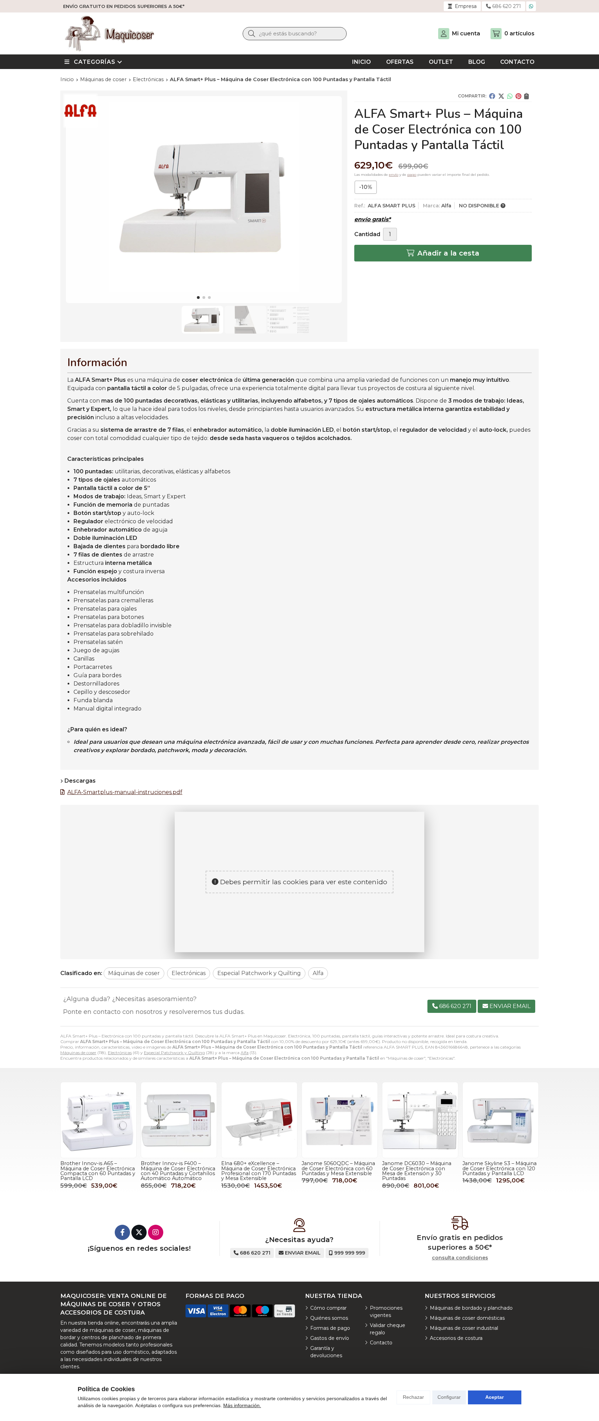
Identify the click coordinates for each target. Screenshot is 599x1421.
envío (393, 174)
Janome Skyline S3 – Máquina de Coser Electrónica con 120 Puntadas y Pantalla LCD (499, 1168)
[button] (198, 297)
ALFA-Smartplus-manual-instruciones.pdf (124, 792)
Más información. (242, 1405)
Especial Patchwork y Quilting (174, 1052)
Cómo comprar (328, 1308)
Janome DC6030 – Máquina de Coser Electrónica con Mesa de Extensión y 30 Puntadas (416, 1170)
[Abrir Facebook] (122, 1232)
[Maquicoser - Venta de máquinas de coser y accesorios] (109, 33)
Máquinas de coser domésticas (467, 1318)
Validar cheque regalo (387, 1329)
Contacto (381, 1343)
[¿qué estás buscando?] (295, 33)
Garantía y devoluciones (326, 1352)
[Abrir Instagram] (156, 1232)
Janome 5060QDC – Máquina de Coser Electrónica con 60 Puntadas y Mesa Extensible (338, 1168)
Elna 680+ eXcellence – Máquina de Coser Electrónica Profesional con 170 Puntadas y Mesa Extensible (258, 1170)
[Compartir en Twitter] (501, 96)
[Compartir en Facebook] (492, 96)
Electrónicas (120, 1052)
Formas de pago (330, 1328)
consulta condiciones (460, 1258)
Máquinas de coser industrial (464, 1328)
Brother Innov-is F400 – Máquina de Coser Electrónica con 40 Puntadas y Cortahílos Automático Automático (178, 1170)
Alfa (245, 1052)
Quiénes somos (329, 1318)
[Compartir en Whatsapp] (510, 96)
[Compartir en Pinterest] (518, 96)
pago (411, 174)
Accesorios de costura (456, 1338)
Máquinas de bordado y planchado (471, 1308)
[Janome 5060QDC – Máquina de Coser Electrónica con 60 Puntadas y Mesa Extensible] (339, 1120)
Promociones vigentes (386, 1311)
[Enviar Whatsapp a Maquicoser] (531, 6)
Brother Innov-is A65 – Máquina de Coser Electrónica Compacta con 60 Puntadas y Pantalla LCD (97, 1170)
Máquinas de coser (78, 1052)
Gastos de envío (329, 1338)
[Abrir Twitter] (139, 1232)
